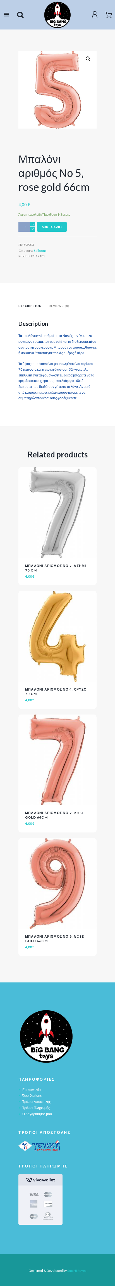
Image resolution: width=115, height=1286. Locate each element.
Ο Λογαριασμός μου (37, 1114)
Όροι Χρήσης (32, 1095)
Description (30, 305)
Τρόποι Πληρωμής (36, 1108)
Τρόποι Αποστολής (36, 1102)
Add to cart (52, 226)
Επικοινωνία (31, 1090)
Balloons (40, 250)
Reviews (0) (59, 305)
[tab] (30, 306)
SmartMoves (77, 1270)
